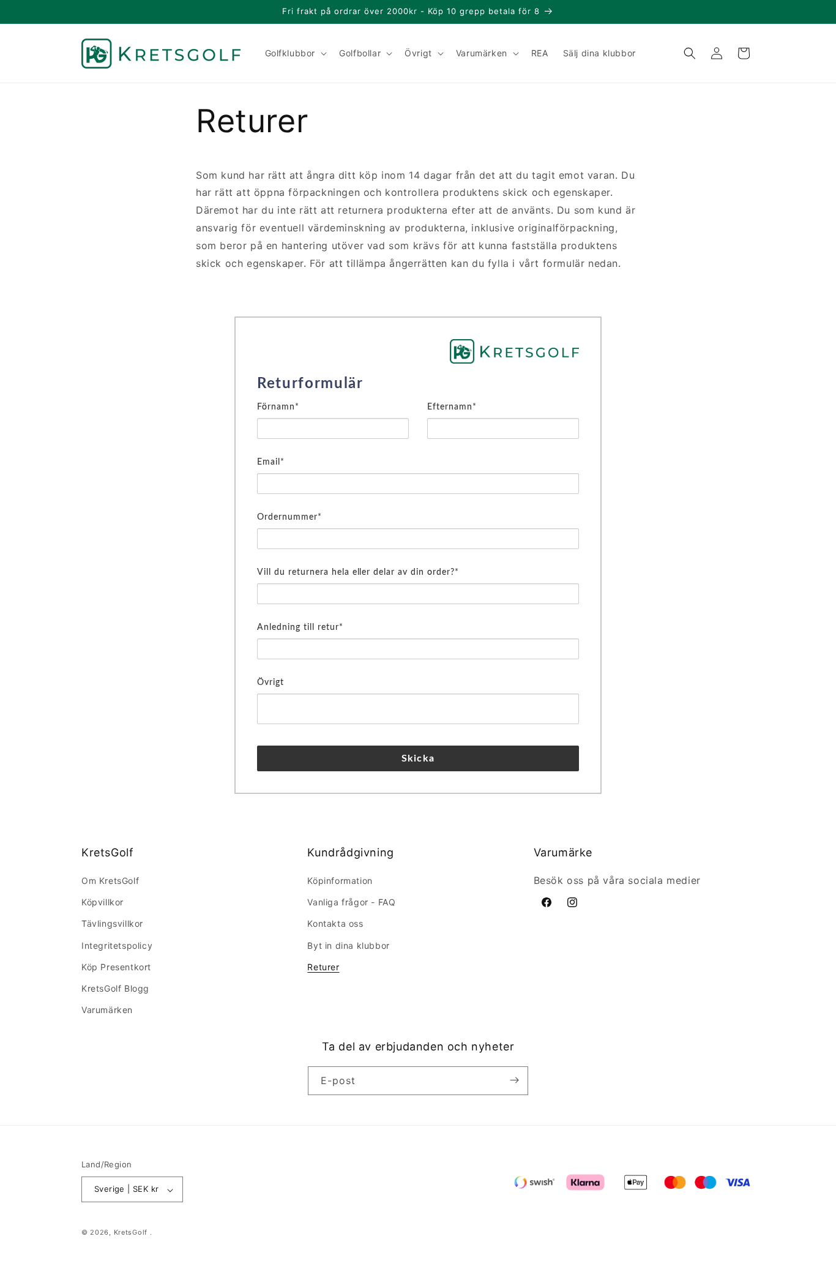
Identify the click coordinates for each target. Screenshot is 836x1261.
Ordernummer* (289, 517)
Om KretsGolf (110, 880)
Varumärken (107, 1010)
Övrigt (270, 682)
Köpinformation (339, 880)
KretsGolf (130, 1233)
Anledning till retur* (300, 627)
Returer (323, 967)
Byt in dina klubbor (348, 945)
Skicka (418, 758)
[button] (295, 53)
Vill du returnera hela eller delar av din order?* (358, 572)
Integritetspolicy (116, 945)
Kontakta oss (335, 924)
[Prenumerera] (514, 1080)
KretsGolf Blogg (115, 988)
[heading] (418, 384)
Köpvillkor (102, 902)
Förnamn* (278, 407)
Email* (271, 462)
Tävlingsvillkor (112, 924)
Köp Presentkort (116, 967)
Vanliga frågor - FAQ (351, 902)
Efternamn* (452, 407)
